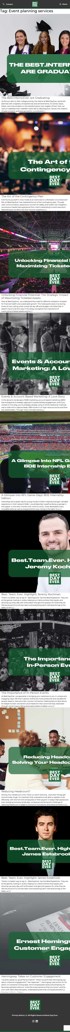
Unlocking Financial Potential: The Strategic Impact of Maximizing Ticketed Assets (34, 296)
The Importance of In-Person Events (25, 692)
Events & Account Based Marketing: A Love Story (33, 396)
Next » (21, 992)
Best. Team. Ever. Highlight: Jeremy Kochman (31, 594)
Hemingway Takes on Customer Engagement (31, 976)
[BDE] (35, 4)
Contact (9, 4)
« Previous (4, 992)
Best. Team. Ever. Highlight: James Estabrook (30, 877)
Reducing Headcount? (15, 791)
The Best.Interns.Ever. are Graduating (25, 97)
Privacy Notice (18, 1015)
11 (17, 992)
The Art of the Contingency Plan (22, 196)
